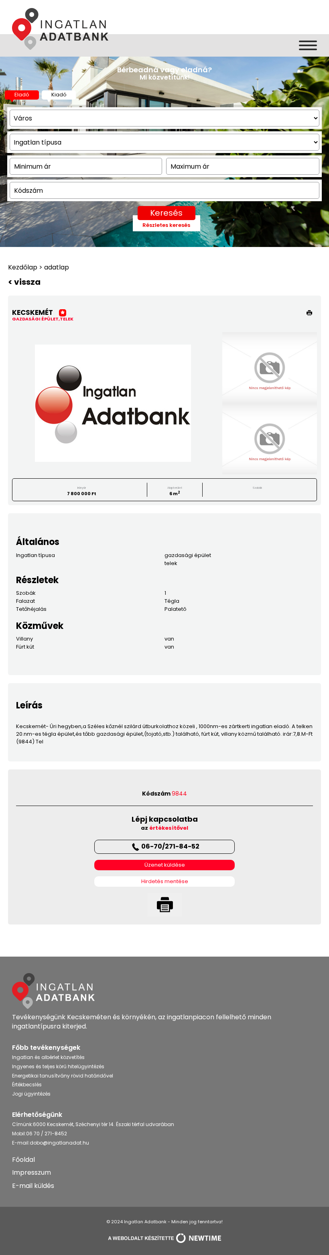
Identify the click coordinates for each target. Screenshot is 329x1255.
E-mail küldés (33, 1185)
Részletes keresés (166, 225)
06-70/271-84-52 (170, 846)
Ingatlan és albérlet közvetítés (48, 1057)
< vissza (24, 282)
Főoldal (23, 1159)
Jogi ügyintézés (31, 1093)
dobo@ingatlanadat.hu (59, 1142)
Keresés (166, 212)
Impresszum (31, 1172)
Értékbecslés (27, 1084)
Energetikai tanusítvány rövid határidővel (62, 1075)
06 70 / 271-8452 (46, 1133)
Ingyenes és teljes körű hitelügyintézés (58, 1066)
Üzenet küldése (164, 865)
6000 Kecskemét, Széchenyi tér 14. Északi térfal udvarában (103, 1124)
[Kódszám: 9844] (112, 403)
